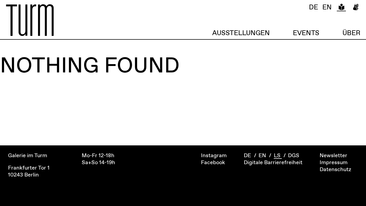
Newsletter (333, 155)
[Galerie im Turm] (94, 20)
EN (326, 8)
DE (313, 8)
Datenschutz (335, 169)
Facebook (213, 162)
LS (278, 155)
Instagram (214, 155)
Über (351, 33)
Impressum (334, 162)
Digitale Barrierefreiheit (273, 162)
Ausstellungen (241, 33)
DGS (293, 155)
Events (306, 33)
